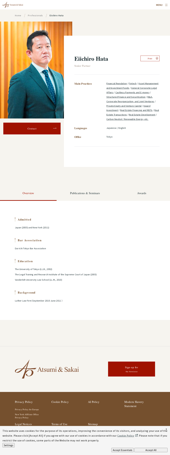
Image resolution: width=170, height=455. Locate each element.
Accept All (150, 450)
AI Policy (94, 402)
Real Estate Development (142, 114)
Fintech (132, 83)
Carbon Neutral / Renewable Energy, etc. (127, 119)
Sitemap (93, 424)
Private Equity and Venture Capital (124, 105)
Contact (32, 128)
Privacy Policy (24, 402)
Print (150, 58)
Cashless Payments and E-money (132, 92)
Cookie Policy (60, 402)
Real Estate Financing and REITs (136, 110)
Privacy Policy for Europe (27, 409)
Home (18, 15)
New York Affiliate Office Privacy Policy (27, 416)
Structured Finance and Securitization (125, 96)
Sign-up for (131, 369)
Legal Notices (23, 424)
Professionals (35, 15)
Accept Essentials (122, 450)
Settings (8, 445)
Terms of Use (59, 424)
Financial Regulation (116, 83)
